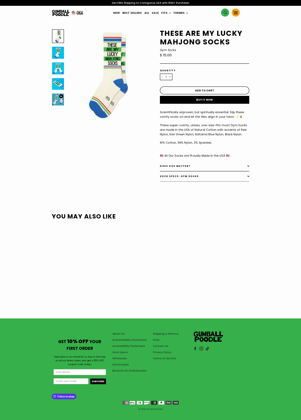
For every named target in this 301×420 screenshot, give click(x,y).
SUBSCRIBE (98, 381)
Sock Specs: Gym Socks (179, 176)
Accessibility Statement (128, 346)
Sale (155, 13)
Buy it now (204, 100)
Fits (164, 13)
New (116, 13)
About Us (118, 334)
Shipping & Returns (166, 334)
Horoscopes (120, 364)
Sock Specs (120, 352)
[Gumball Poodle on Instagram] (201, 348)
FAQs (156, 340)
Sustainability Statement (129, 340)
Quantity (168, 70)
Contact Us (160, 346)
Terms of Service (164, 358)
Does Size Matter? (175, 166)
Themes (179, 13)
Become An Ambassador (129, 370)
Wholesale (119, 358)
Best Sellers (132, 13)
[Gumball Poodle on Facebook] (195, 348)
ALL (146, 13)
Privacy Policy (162, 352)
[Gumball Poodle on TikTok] (207, 348)
